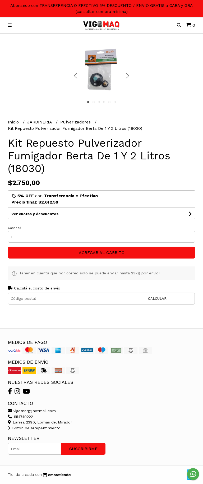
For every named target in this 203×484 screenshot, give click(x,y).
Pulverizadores (76, 122)
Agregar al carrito (101, 252)
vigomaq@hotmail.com (34, 411)
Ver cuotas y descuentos (34, 214)
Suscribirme (83, 448)
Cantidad (14, 228)
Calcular (157, 299)
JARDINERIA (40, 122)
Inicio (14, 122)
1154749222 (22, 416)
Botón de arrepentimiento (36, 428)
